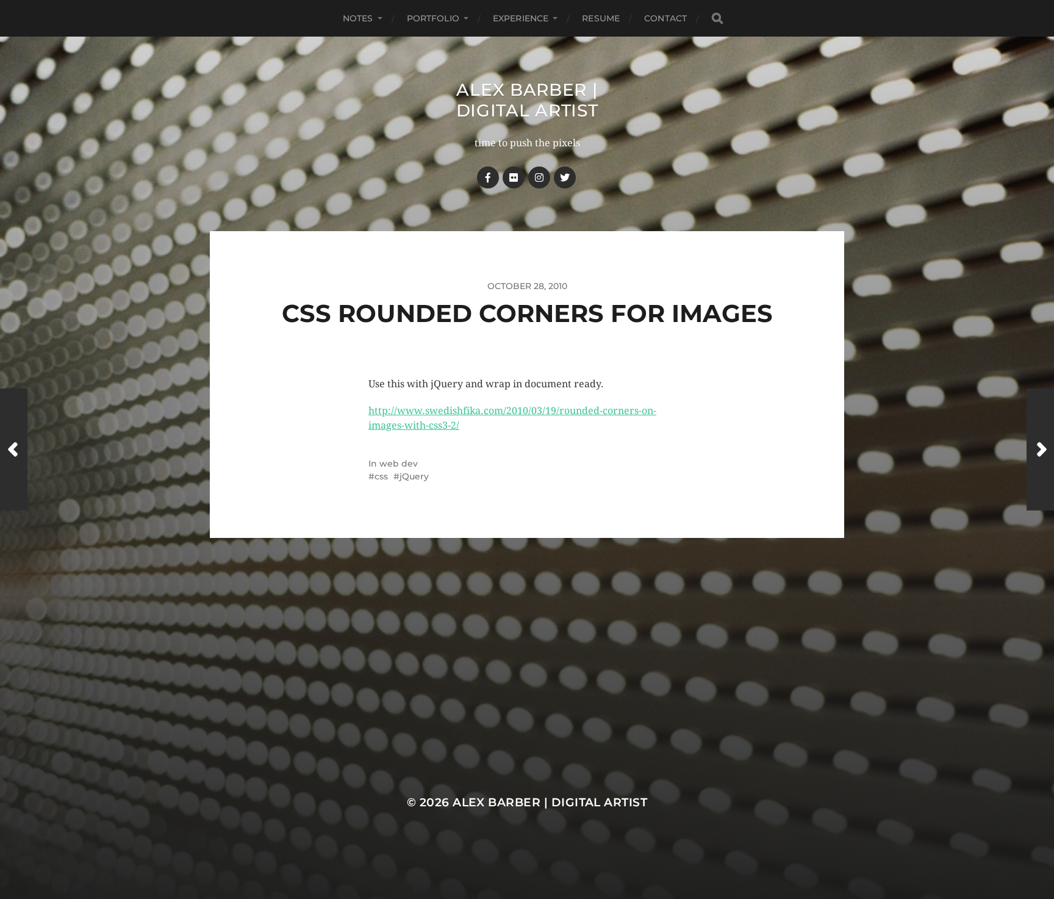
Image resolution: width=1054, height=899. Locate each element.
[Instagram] (539, 177)
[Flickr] (514, 177)
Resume (601, 18)
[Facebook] (488, 177)
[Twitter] (565, 177)
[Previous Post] (13, 449)
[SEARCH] (717, 18)
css (381, 476)
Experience (520, 18)
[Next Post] (1040, 449)
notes (358, 18)
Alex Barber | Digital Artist (527, 100)
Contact (665, 18)
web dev (398, 463)
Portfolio (433, 18)
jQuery (414, 476)
